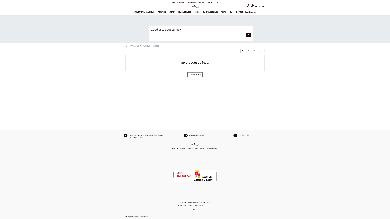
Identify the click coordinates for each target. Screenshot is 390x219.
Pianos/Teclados (192, 148)
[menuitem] (232, 12)
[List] (248, 51)
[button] (258, 51)
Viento (202, 148)
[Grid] (242, 51)
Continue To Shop (195, 74)
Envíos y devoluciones (185, 205)
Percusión (175, 148)
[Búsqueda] (248, 35)
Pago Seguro (199, 205)
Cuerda (182, 148)
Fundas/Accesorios (212, 148)
